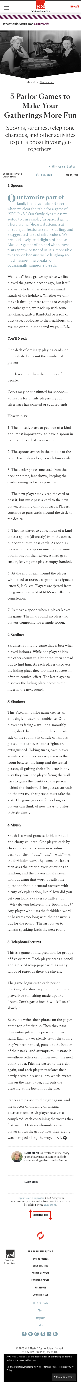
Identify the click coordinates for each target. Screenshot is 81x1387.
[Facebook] (24, 1334)
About (40, 1310)
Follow (41, 1325)
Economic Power (40, 1280)
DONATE (74, 6)
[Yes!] (40, 6)
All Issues (40, 1287)
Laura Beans (9, 176)
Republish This (40, 1215)
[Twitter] (30, 1334)
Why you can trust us (63, 166)
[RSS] (55, 1334)
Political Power (40, 1273)
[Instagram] (36, 1334)
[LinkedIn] (49, 1334)
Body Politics (40, 1265)
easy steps (50, 1204)
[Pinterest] (42, 1334)
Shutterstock (47, 82)
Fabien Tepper (13, 173)
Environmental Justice (40, 1251)
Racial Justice (40, 1258)
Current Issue (40, 1294)
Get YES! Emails (40, 1303)
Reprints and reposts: (30, 1198)
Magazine (40, 1318)
